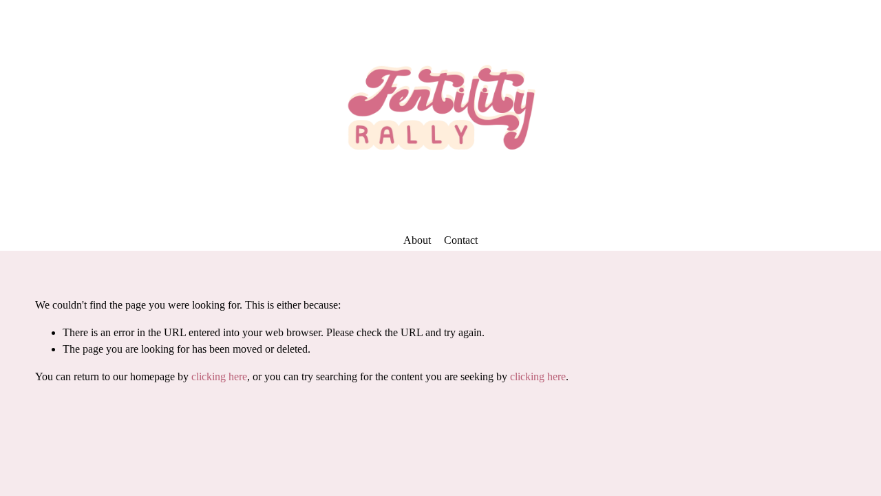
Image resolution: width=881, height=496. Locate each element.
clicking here (219, 376)
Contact (461, 240)
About (417, 240)
